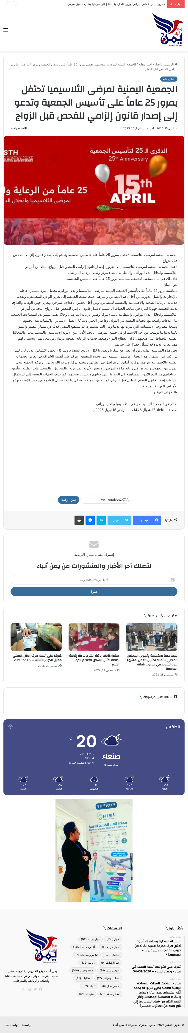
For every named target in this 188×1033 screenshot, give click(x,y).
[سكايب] (101, 520)
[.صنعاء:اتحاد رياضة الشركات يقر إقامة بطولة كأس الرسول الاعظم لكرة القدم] (94, 637)
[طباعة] (79, 520)
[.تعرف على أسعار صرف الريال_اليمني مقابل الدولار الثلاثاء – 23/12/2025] (36, 637)
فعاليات (83, 978)
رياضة (88, 962)
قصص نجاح (110, 986)
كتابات (89, 986)
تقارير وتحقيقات (87, 954)
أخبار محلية (145, 64)
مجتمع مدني (109, 994)
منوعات (86, 994)
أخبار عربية (110, 947)
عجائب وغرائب (108, 978)
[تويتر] (34, 989)
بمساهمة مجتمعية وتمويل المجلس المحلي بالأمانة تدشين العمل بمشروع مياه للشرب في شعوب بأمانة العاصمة (152, 662)
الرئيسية (169, 64)
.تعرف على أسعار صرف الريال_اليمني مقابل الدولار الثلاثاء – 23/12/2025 (37, 658)
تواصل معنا (12, 1025)
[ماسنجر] (90, 520)
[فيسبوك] (39, 989)
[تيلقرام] (28, 989)
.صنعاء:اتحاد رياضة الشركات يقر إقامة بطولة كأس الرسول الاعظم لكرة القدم (94, 660)
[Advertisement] (94, 452)
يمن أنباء (118, 1025)
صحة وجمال (82, 970)
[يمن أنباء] (168, 29)
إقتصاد (112, 954)
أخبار (158, 64)
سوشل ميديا (109, 970)
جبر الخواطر (110, 962)
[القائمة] (5, 31)
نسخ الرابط (68, 500)
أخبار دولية (90, 939)
